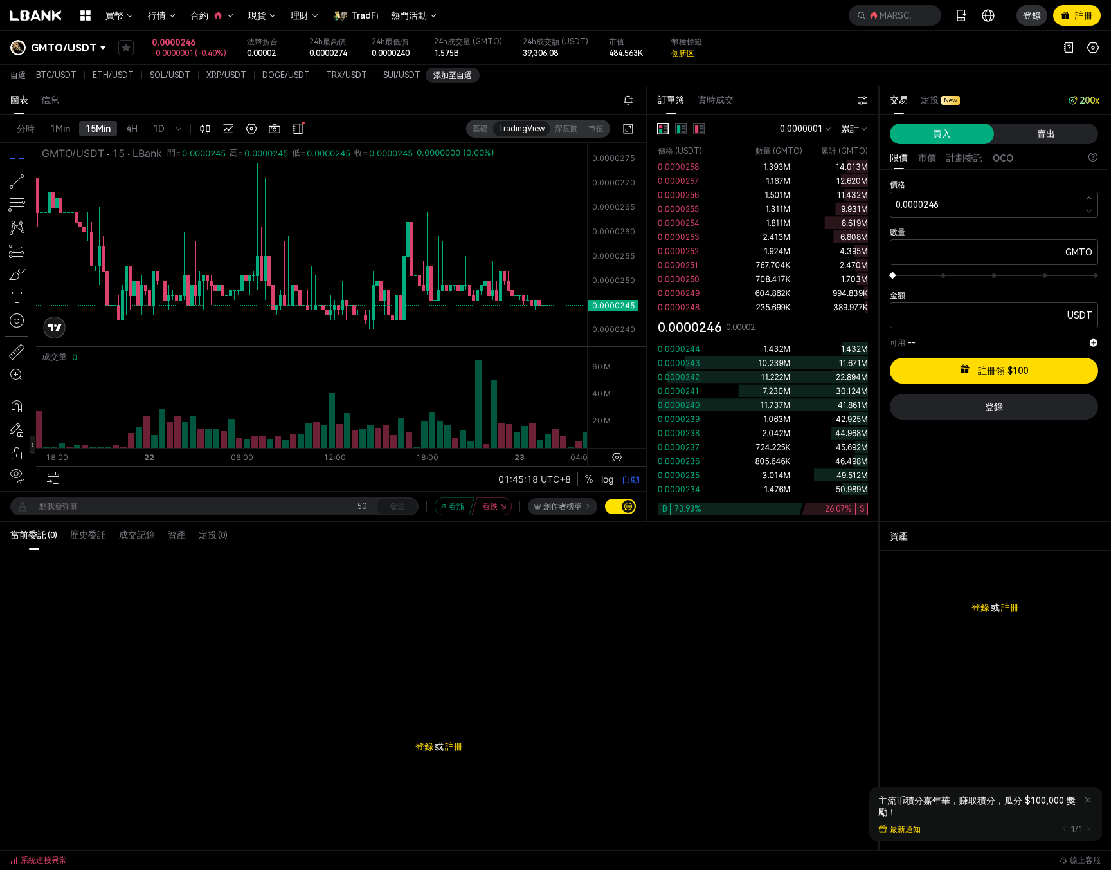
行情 (157, 15)
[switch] (620, 506)
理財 (300, 15)
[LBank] (36, 15)
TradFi (364, 15)
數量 (897, 232)
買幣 (114, 15)
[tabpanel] (762, 318)
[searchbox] (892, 15)
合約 (199, 15)
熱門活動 (409, 15)
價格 (897, 184)
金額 (897, 295)
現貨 (257, 15)
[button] (895, 15)
